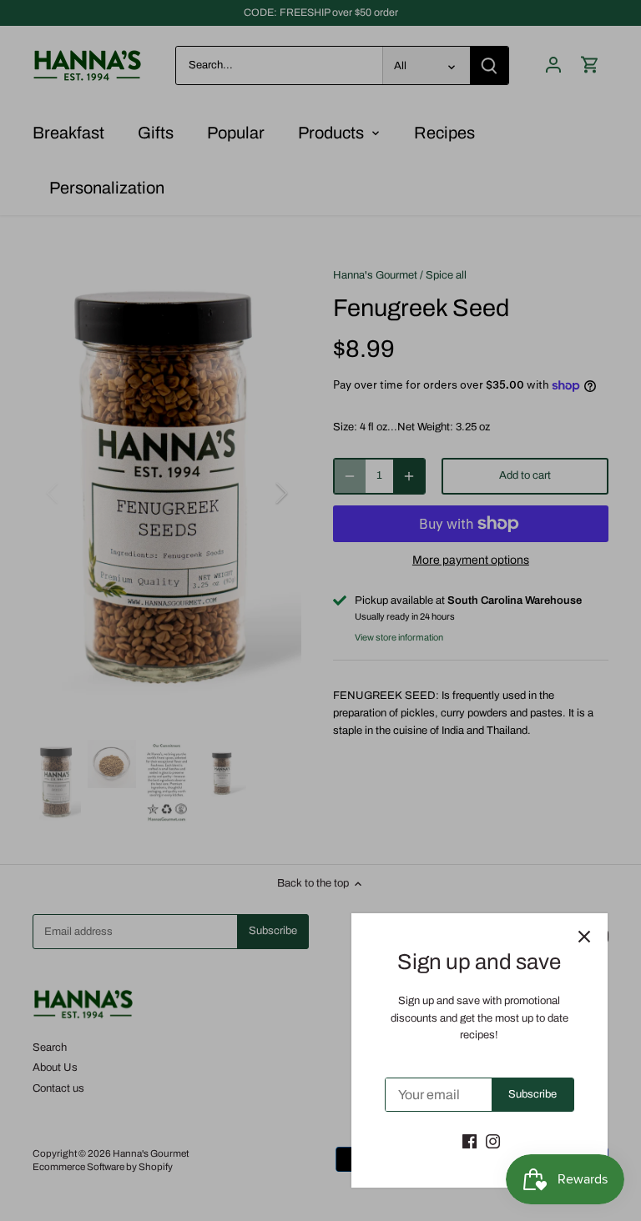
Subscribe (532, 1094)
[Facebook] (469, 1140)
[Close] (584, 936)
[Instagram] (493, 1140)
